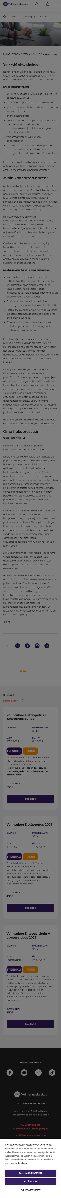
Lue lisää (22, 1163)
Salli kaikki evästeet (30, 1173)
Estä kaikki (30, 1182)
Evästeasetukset (30, 1190)
